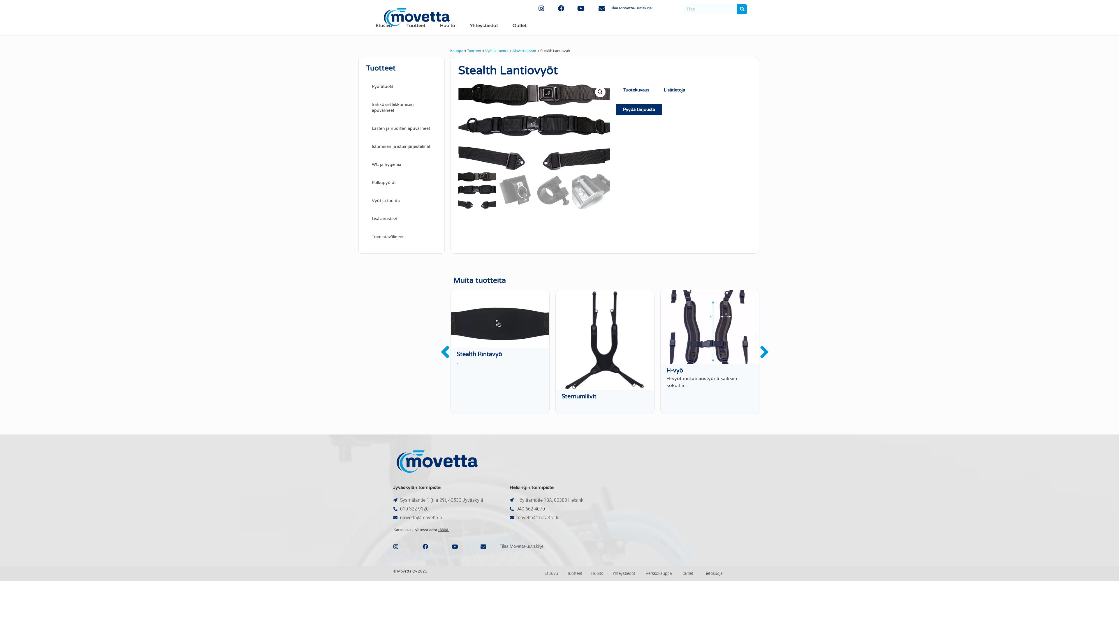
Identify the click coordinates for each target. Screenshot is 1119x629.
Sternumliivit (579, 396)
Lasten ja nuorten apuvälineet (401, 128)
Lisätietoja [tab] (674, 90)
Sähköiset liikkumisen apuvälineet (393, 107)
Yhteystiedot (484, 26)
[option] (500, 352)
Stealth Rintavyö (479, 354)
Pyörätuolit (382, 86)
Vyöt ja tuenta (497, 51)
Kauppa (456, 51)
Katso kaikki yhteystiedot (421, 530)
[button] (600, 92)
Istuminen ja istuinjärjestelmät (401, 146)
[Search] (742, 9)
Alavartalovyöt (524, 51)
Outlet (520, 26)
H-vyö (674, 370)
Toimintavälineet (388, 236)
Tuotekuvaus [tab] (636, 90)
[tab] (699, 90)
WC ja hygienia (386, 164)
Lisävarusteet (384, 218)
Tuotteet (474, 51)
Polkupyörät (384, 182)
